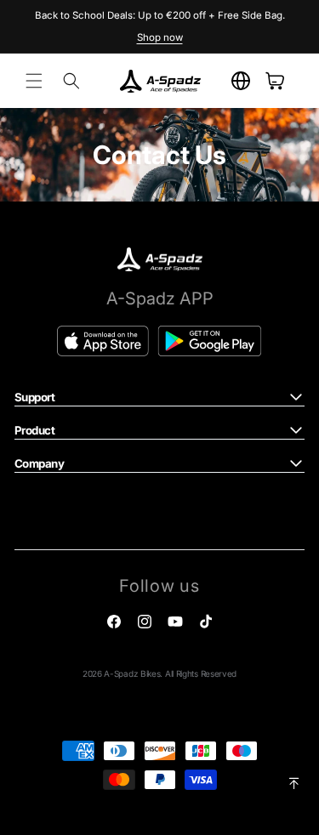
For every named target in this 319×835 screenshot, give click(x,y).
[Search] (71, 80)
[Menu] (34, 80)
